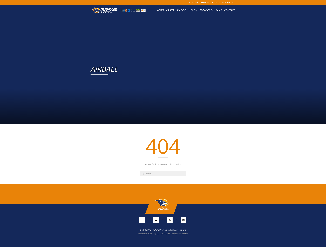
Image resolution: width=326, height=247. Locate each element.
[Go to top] (163, 204)
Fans (218, 10)
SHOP (206, 2)
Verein (193, 10)
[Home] (104, 10)
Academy (181, 10)
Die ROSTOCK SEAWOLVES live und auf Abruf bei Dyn (163, 230)
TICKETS (194, 2)
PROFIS (170, 10)
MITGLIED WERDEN (220, 2)
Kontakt (229, 10)
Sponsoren (206, 10)
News (160, 10)
